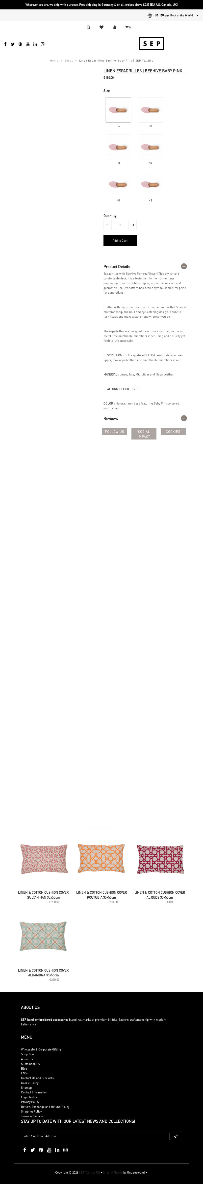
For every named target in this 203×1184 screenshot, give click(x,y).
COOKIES (173, 431)
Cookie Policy (29, 1083)
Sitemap (26, 1087)
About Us (27, 1059)
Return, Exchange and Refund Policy (45, 1107)
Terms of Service (32, 1116)
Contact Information (34, 1092)
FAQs (24, 1073)
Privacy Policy (30, 1102)
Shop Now (27, 1054)
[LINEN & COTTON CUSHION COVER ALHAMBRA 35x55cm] (43, 963)
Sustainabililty (30, 1064)
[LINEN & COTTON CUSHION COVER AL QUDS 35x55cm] (159, 885)
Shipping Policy (31, 1111)
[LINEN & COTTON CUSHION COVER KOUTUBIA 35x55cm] (101, 885)
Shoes (69, 60)
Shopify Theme (113, 1172)
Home (54, 60)
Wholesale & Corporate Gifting (41, 1049)
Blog (24, 1068)
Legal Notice (29, 1097)
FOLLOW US (114, 431)
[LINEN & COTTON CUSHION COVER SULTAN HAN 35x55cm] (43, 885)
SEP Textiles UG (89, 1172)
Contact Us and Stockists (37, 1078)
